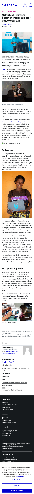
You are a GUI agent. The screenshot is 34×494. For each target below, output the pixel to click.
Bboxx (4, 69)
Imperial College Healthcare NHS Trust (12, 446)
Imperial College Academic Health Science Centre (16, 443)
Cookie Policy (20, 476)
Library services (6, 407)
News (3, 11)
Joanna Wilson (7, 24)
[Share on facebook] (2, 362)
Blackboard (5, 402)
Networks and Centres (8, 432)
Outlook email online (7, 409)
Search (25, 6)
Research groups (6, 433)
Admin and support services (9, 430)
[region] (17, 478)
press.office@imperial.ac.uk (13, 351)
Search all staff (6, 435)
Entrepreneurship (7, 385)
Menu (30, 6)
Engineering (5, 417)
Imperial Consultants (7, 448)
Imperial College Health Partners (11, 445)
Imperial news (11, 11)
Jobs (3, 406)
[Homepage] (11, 5)
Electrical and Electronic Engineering (14, 122)
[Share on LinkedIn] (5, 362)
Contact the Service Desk (9, 404)
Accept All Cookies (17, 490)
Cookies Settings (17, 480)
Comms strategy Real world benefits (12, 390)
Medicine (4, 419)
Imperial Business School (9, 422)
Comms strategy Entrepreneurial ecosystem (14, 383)
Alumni (3, 387)
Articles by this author (8, 353)
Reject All (17, 485)
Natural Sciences (6, 420)
